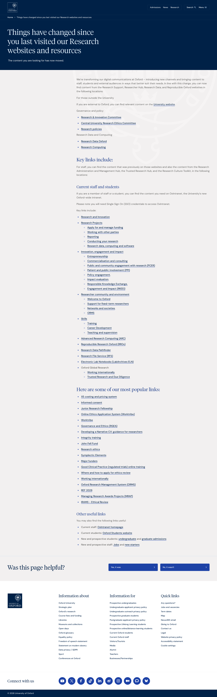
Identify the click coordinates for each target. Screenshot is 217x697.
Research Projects (91, 222)
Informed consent (91, 402)
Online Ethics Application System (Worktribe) (108, 414)
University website (164, 104)
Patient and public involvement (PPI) (108, 270)
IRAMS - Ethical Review (94, 502)
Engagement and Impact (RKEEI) (106, 288)
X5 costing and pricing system (99, 396)
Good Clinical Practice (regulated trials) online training (113, 466)
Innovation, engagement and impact (102, 251)
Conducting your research (102, 241)
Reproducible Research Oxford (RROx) (103, 344)
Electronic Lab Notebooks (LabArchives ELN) (107, 361)
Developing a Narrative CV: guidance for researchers (111, 431)
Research (175, 7)
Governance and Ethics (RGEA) (99, 426)
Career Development (99, 328)
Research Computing (93, 147)
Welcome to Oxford (98, 299)
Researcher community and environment (105, 294)
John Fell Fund (89, 443)
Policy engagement (98, 274)
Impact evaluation (97, 279)
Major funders (89, 461)
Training (92, 323)
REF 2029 (86, 490)
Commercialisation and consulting (107, 261)
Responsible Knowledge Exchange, (107, 284)
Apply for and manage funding (105, 227)
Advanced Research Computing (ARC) (103, 338)
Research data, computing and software (110, 246)
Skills (84, 318)
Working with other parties (103, 232)
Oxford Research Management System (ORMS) (108, 484)
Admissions (155, 7)
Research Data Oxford (94, 141)
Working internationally (101, 372)
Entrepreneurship (97, 256)
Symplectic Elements (93, 455)
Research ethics (90, 449)
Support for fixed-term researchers (108, 303)
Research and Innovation (95, 217)
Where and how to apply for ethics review (105, 472)
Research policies (91, 129)
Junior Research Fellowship (97, 408)
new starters (132, 544)
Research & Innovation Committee (101, 117)
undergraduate (127, 539)
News (165, 7)
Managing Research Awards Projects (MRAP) (107, 496)
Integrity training (91, 437)
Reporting (93, 236)
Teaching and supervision (102, 332)
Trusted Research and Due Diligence (108, 376)
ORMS (90, 312)
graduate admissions (154, 539)
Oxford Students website (117, 533)
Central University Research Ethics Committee (108, 123)
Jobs (116, 544)
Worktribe (87, 420)
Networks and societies (101, 308)
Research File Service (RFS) (97, 356)
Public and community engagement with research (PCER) (121, 265)
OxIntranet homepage (110, 527)
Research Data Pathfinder (96, 350)
